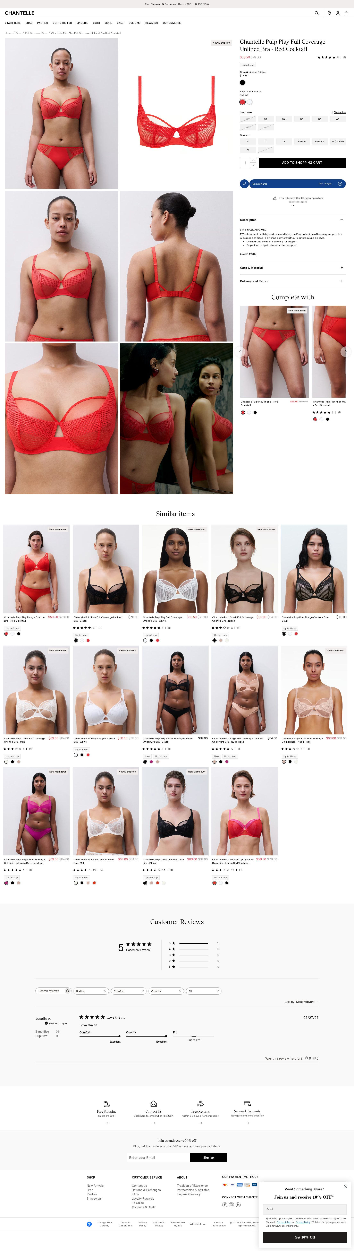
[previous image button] (240, 351)
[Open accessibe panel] (89, 1224)
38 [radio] (319, 119)
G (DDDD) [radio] (338, 141)
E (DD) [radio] (302, 141)
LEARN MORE (248, 254)
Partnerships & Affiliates (193, 1190)
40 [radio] (337, 119)
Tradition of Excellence (192, 1185)
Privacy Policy (142, 1224)
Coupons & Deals (143, 1207)
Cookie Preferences (219, 1224)
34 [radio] (283, 119)
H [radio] (248, 149)
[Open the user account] (337, 13)
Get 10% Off (305, 1237)
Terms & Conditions (125, 1224)
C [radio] (266, 141)
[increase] (253, 160)
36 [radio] (301, 119)
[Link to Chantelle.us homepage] (20, 13)
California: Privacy (159, 1224)
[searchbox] (50, 991)
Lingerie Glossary (189, 1194)
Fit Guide (138, 1203)
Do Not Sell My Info (178, 1224)
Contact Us (139, 1185)
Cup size (245, 135)
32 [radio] (265, 119)
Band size (246, 112)
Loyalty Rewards (143, 1198)
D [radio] (284, 141)
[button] (108, 23)
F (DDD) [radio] (319, 141)
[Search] (317, 13)
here (143, 1116)
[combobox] (91, 991)
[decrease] (253, 165)
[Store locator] (329, 13)
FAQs (135, 1194)
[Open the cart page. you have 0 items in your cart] (346, 13)
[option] (242, 82)
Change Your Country (104, 1224)
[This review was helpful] (306, 1058)
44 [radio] (265, 127)
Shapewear (94, 1198)
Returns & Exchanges (146, 1190)
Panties (92, 1194)
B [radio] (248, 141)
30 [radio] (248, 119)
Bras (90, 1190)
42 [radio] (248, 127)
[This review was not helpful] (314, 1058)
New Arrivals (95, 1185)
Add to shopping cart (302, 162)
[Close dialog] (345, 1186)
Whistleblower (198, 1224)
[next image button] (345, 351)
